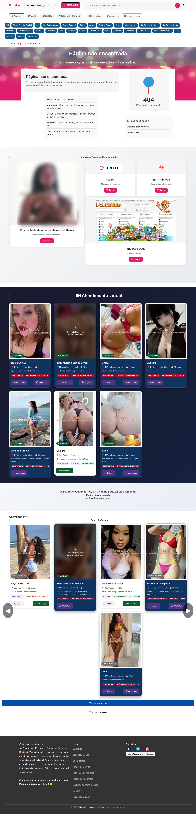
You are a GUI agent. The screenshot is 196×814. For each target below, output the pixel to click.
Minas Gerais (130, 25)
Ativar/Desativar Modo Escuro (140, 754)
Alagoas (9, 36)
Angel (105, 450)
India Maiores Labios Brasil (72, 362)
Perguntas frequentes (83, 779)
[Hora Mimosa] (161, 168)
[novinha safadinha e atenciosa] (121, 331)
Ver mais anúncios (98, 703)
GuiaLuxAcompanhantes (88, 807)
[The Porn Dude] (136, 220)
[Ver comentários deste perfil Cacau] (123, 307)
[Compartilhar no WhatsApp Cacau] (136, 307)
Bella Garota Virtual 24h (70, 583)
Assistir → (47, 241)
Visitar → (110, 190)
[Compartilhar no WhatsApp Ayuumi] (182, 307)
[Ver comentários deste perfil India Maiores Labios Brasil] (77, 307)
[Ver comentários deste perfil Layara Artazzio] (32, 528)
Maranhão (130, 31)
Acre (177, 31)
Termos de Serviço (81, 767)
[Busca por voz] (183, 5)
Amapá (21, 36)
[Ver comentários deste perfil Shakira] (74, 395)
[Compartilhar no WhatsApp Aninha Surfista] (46, 395)
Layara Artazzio (20, 583)
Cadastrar (77, 749)
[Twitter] (138, 749)
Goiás (117, 25)
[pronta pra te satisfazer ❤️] (121, 640)
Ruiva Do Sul (18, 362)
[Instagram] (147, 749)
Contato (76, 791)
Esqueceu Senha (81, 755)
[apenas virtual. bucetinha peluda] (30, 331)
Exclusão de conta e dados (85, 785)
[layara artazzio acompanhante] (30, 552)
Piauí (107, 31)
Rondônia (10, 31)
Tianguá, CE (161, 588)
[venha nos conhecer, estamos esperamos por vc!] (166, 552)
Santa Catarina (25, 31)
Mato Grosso (144, 31)
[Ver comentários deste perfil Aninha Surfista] (31, 395)
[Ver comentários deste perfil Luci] (123, 616)
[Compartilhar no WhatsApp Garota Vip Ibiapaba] (182, 528)
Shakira (60, 450)
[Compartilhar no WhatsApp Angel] (136, 395)
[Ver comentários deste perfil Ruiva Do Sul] (31, 307)
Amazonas (32, 36)
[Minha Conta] (56, 5)
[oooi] (166, 331)
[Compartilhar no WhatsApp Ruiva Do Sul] (46, 307)
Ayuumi (151, 362)
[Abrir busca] (177, 5)
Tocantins (51, 31)
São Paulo (63, 455)
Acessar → (136, 259)
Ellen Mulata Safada (113, 583)
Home (12, 43)
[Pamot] (110, 168)
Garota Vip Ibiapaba (158, 583)
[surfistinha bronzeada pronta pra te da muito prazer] (30, 419)
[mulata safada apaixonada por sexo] (121, 552)
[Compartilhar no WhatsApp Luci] (136, 616)
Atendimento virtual (24, 367)
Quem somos (79, 761)
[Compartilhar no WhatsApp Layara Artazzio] (46, 528)
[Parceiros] (47, 193)
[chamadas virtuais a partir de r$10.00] (75, 419)
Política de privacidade (83, 773)
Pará (62, 31)
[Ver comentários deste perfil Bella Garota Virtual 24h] (77, 528)
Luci (104, 671)
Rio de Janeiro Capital (22, 25)
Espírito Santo (105, 25)
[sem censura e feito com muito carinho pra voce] (121, 419)
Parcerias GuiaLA (81, 797)
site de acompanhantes (46, 764)
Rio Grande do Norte (149, 25)
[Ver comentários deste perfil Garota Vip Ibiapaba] (168, 528)
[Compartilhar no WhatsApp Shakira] (91, 395)
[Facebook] (128, 749)
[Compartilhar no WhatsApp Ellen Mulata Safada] (137, 528)
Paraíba (71, 31)
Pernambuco (95, 31)
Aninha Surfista (20, 450)
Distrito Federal (69, 25)
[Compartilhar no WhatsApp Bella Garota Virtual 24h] (91, 528)
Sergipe (39, 31)
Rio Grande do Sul (170, 25)
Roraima (117, 31)
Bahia (82, 25)
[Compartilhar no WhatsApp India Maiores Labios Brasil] (91, 307)
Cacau (105, 362)
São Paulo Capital (50, 25)
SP (37, 25)
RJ (7, 25)
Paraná (82, 31)
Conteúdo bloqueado (75, 331)
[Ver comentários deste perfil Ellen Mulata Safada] (122, 528)
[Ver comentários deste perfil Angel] (122, 395)
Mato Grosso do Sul (162, 31)
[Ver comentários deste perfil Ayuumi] (168, 307)
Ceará (92, 25)
